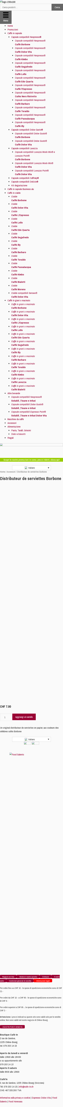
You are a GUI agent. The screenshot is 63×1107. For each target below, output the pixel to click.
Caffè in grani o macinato (18, 300)
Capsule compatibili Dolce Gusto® (27, 129)
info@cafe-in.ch (26, 1086)
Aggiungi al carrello (24, 717)
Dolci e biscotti (18, 434)
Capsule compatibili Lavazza (24, 148)
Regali (10, 437)
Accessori (11, 423)
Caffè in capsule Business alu (20, 189)
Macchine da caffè (15, 419)
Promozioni (12, 29)
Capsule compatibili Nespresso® (26, 37)
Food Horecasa (15, 1101)
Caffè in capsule (14, 33)
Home (10, 25)
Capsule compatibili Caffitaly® (25, 178)
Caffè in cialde (14, 192)
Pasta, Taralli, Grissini (21, 430)
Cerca (57, 7)
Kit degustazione (19, 185)
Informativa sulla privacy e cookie (15, 1097)
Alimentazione (14, 426)
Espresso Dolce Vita (41, 1097)
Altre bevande (13, 393)
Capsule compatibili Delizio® (24, 181)
